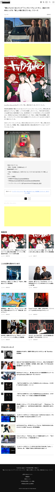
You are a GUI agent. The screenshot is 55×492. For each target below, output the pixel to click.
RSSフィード (28, 479)
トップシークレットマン (10, 105)
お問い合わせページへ (27, 474)
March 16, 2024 (37, 183)
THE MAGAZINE (29, 467)
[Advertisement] (27, 50)
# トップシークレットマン (10, 203)
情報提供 (27, 476)
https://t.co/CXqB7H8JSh (17, 180)
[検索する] (50, 2)
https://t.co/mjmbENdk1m (22, 178)
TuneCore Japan (20, 467)
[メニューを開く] (53, 2)
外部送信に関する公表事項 (27, 483)
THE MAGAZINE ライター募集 (27, 481)
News (36, 467)
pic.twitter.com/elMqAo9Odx (32, 180)
